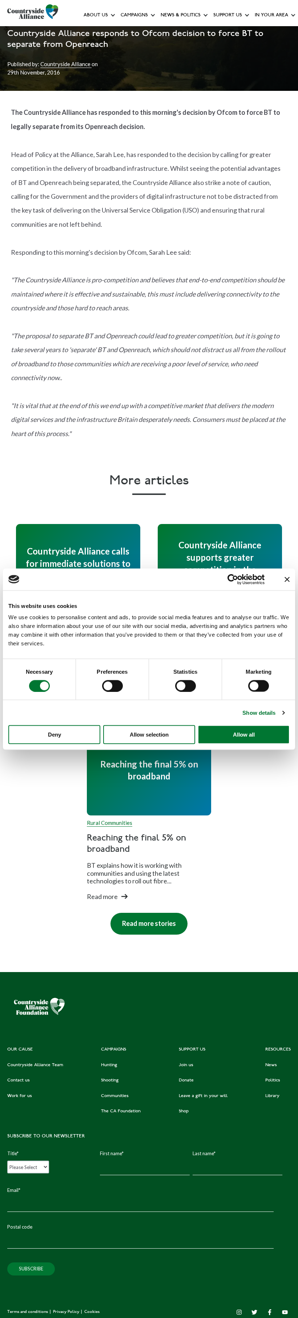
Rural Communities (109, 822)
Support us (227, 15)
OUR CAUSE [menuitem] (20, 1049)
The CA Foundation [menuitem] (121, 1111)
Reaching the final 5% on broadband (136, 844)
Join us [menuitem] (186, 1065)
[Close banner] (287, 579)
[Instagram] (239, 1312)
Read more (102, 896)
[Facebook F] (269, 1312)
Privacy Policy (66, 1312)
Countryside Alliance (66, 64)
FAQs (91, 47)
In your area (271, 15)
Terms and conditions (28, 1312)
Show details (258, 712)
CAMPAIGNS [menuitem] (113, 1049)
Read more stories (143, 920)
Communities (135, 112)
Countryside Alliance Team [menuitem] (35, 1065)
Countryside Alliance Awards (152, 161)
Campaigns (134, 15)
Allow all (244, 734)
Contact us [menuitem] (18, 1080)
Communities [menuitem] (115, 1096)
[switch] (112, 686)
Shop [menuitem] (184, 1111)
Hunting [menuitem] (109, 1065)
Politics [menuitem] (272, 1080)
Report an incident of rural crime (173, 128)
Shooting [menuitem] (109, 1080)
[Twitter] (254, 1312)
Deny (54, 734)
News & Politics (181, 15)
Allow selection (149, 734)
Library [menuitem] (272, 1096)
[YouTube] (285, 1312)
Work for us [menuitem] (19, 1096)
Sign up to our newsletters (114, 31)
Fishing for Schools (142, 145)
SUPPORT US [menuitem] (192, 1049)
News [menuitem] (271, 1065)
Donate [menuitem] (186, 1080)
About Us (96, 15)
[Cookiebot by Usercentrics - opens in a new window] (233, 579)
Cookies (92, 1312)
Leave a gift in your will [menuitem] (203, 1096)
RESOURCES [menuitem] (278, 1049)
